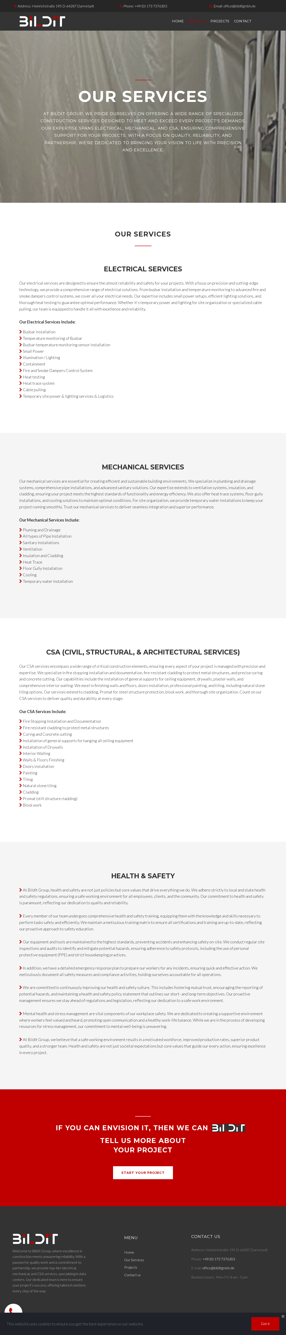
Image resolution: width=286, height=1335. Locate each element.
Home (129, 1252)
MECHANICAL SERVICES (143, 467)
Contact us (132, 1275)
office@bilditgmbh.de (239, 6)
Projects (130, 1267)
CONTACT (242, 21)
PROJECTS (219, 21)
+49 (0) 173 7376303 (151, 6)
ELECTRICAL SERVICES (143, 269)
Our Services (134, 1260)
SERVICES (197, 21)
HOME (178, 21)
